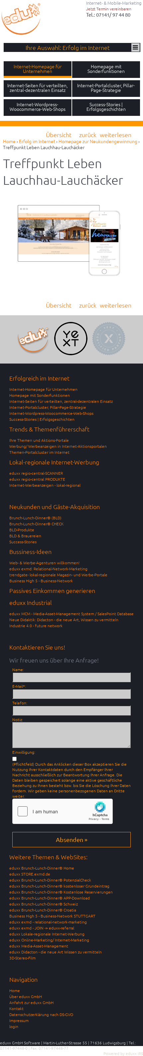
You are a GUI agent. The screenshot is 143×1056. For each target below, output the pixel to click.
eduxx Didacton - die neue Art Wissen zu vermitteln (55, 951)
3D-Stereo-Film (22, 957)
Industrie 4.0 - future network (36, 625)
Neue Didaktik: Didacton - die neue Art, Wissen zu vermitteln (63, 619)
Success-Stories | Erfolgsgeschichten (41, 419)
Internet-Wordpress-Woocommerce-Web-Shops (51, 413)
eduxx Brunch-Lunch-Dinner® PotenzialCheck (50, 880)
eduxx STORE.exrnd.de (29, 874)
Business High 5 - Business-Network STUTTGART (52, 916)
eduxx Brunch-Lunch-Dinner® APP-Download (49, 898)
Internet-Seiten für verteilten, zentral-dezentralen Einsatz (61, 401)
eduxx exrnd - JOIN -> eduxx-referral (41, 927)
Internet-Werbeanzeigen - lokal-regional (44, 485)
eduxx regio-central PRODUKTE (37, 479)
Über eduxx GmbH (25, 996)
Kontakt (16, 1008)
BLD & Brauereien (25, 535)
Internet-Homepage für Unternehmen (43, 389)
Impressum (19, 1020)
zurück (87, 134)
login (13, 1026)
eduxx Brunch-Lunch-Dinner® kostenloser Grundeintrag (59, 886)
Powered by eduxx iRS (123, 1053)
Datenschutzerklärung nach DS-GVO (41, 1014)
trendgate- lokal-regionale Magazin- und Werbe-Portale (58, 574)
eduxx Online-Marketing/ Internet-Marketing (49, 939)
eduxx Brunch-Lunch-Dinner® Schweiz (43, 904)
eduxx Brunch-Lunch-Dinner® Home (41, 868)
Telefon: (19, 702)
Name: (18, 669)
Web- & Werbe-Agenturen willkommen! (44, 562)
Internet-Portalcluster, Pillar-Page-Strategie (47, 407)
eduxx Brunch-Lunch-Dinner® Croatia (42, 910)
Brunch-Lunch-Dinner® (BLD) (35, 517)
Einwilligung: (23, 752)
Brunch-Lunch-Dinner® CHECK (36, 523)
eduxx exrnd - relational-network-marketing (48, 921)
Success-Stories (23, 541)
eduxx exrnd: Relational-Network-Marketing (48, 568)
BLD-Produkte (21, 529)
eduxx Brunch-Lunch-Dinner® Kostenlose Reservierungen (61, 892)
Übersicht (59, 134)
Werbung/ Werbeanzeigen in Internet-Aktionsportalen (58, 446)
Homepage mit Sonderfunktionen (39, 395)
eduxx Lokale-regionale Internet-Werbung (46, 933)
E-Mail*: (19, 686)
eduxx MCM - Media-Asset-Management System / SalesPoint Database (71, 613)
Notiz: (17, 719)
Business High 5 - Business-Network (41, 580)
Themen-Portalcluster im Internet (39, 452)
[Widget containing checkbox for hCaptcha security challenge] (62, 811)
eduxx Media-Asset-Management (38, 945)
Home (14, 990)
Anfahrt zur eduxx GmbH (31, 1002)
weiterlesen (115, 134)
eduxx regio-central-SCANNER (36, 473)
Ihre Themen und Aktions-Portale (39, 440)
